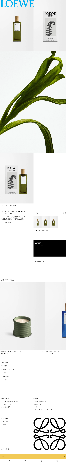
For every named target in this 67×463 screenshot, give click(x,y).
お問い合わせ (5, 398)
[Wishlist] (41, 461)
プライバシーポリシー (40, 401)
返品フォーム (37, 404)
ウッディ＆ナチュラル (7, 369)
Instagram (5, 421)
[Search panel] (25, 461)
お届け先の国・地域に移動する (9, 401)
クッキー (36, 407)
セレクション (5, 373)
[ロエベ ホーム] (17, 3)
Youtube (5, 424)
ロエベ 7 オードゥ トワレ (53, 351)
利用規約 (36, 398)
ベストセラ (4, 380)
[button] (50, 261)
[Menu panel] (9, 461)
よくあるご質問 (5, 407)
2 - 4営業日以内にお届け (39, 261)
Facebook (5, 418)
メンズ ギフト (5, 376)
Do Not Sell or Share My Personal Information (46, 409)
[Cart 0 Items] (57, 461)
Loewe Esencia (12, 205)
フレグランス (4, 205)
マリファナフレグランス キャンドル (11, 351)
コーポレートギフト (6, 404)
